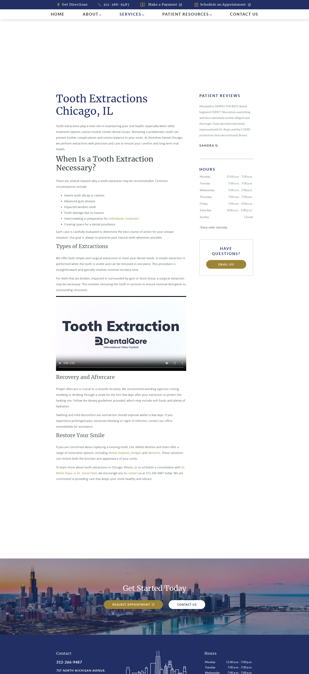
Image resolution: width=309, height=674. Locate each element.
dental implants (119, 453)
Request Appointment (131, 604)
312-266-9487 (116, 4)
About (90, 14)
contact (133, 473)
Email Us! (226, 264)
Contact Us (244, 14)
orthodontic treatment (124, 218)
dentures (154, 453)
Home (58, 14)
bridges (136, 453)
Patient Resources (185, 14)
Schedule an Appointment (223, 4)
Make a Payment (162, 4)
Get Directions (75, 4)
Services (130, 14)
